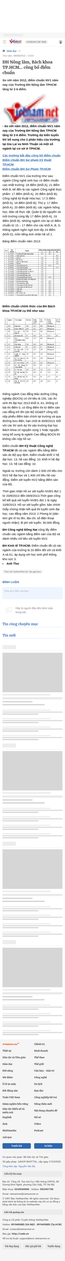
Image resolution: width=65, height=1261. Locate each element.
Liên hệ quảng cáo (14, 1212)
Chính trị (39, 1044)
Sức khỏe (7, 1077)
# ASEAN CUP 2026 (36, 42)
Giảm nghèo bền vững (15, 1103)
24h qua (7, 1137)
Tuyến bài (17, 1145)
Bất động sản (10, 1090)
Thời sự (6, 1050)
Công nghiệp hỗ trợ (45, 1097)
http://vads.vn (20, 1233)
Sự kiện (48, 1145)
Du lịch (38, 1083)
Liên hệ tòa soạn (13, 1173)
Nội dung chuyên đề (45, 1110)
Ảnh (4, 1123)
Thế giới (39, 1064)
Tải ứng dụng (12, 1246)
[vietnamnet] (15, 43)
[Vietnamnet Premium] (10, 1045)
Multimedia (9, 1130)
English (7, 1117)
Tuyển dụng (54, 1246)
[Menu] (4, 42)
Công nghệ (40, 1077)
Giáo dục (12, 51)
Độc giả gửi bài (33, 1246)
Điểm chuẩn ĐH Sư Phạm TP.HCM (26, 169)
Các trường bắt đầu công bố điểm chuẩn (31, 155)
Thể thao (39, 1057)
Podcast (38, 1130)
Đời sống (7, 1070)
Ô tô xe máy (9, 1083)
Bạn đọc (39, 1090)
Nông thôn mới (43, 1103)
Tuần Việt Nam (11, 1097)
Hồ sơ (37, 1117)
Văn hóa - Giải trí (44, 1070)
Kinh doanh (41, 1050)
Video (37, 1123)
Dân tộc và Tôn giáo (14, 1057)
